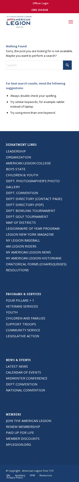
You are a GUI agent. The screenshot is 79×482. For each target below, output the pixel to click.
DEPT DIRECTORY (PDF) (25, 204)
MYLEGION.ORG (18, 444)
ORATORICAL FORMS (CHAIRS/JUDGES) (36, 264)
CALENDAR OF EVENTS (23, 372)
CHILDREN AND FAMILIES (25, 318)
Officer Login (40, 3)
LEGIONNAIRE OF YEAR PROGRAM (32, 228)
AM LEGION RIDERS (21, 246)
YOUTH (12, 312)
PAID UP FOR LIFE (20, 432)
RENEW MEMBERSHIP (23, 426)
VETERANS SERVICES (22, 306)
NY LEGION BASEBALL (23, 240)
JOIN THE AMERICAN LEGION (28, 420)
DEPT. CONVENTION (22, 193)
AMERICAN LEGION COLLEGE (28, 163)
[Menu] (70, 21)
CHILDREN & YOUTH (22, 175)
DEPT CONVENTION (21, 384)
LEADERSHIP (16, 151)
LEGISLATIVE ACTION (22, 336)
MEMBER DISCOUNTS (23, 438)
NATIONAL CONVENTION (25, 390)
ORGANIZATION (18, 157)
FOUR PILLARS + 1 (20, 300)
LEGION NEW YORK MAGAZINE (30, 234)
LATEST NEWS (17, 366)
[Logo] (33, 22)
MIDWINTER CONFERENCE (26, 378)
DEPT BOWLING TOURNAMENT (30, 210)
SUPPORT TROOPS (21, 324)
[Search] (61, 22)
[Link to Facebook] (69, 470)
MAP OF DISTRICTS (21, 222)
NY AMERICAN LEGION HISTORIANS (33, 258)
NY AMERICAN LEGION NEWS (28, 252)
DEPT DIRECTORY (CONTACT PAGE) (34, 198)
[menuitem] (41, 3)
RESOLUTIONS (17, 270)
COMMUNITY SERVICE (23, 330)
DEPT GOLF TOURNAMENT (27, 216)
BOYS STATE (15, 169)
